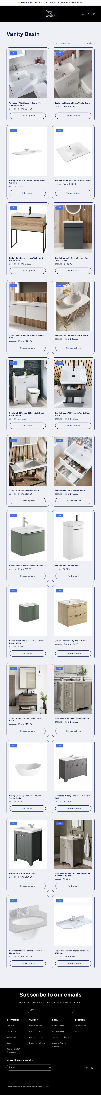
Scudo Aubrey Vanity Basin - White (71, 641)
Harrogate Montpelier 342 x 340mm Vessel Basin (25, 797)
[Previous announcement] (5, 2)
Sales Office (80, 1026)
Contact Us (11, 1032)
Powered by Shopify (41, 1086)
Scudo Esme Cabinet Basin (67, 566)
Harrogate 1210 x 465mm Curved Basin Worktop (27, 182)
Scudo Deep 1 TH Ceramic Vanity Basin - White (73, 414)
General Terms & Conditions (59, 1044)
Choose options (27, 116)
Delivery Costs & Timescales (14, 1050)
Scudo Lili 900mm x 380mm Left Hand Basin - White (26, 414)
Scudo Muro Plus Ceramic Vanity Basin (27, 566)
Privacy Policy (58, 1032)
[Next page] (61, 977)
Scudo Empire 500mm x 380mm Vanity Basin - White (72, 259)
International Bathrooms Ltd (23, 1086)
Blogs (9, 1043)
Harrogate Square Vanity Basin (23, 873)
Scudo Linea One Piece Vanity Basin (71, 336)
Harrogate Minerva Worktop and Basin (72, 718)
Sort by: (54, 43)
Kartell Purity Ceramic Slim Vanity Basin (73, 181)
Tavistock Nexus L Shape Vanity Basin (72, 103)
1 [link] (40, 977)
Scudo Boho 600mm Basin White (24, 490)
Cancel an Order (36, 1037)
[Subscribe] (71, 1010)
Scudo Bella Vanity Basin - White (70, 490)
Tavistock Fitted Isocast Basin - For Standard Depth (25, 104)
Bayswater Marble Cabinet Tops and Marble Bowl (25, 952)
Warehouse (80, 1032)
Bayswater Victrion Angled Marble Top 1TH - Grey (72, 952)
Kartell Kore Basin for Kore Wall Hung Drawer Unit (26, 259)
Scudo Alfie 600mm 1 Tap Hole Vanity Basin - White (26, 642)
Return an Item (35, 1026)
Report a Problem (37, 1043)
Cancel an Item (36, 1032)
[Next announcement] (96, 2)
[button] (5, 14)
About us (10, 1026)
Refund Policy (58, 1026)
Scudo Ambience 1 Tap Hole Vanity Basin (25, 719)
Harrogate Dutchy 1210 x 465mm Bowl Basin (72, 797)
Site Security (12, 1037)
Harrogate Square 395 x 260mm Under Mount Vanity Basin (72, 874)
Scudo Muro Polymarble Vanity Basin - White (26, 337)
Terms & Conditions (60, 1037)
